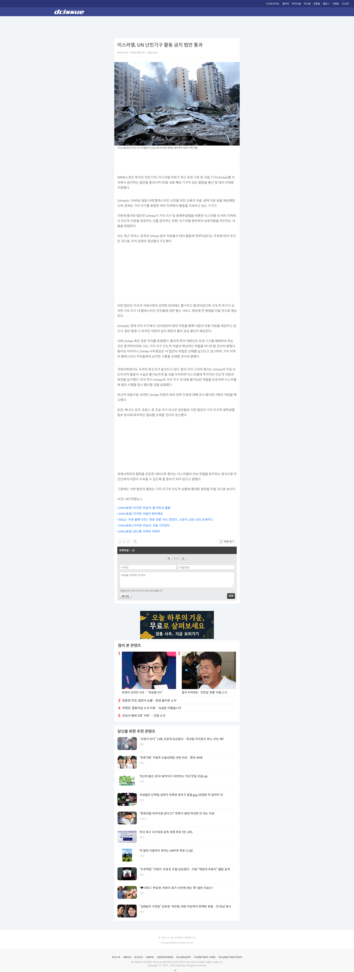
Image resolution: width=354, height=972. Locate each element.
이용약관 (150, 957)
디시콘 (345, 3)
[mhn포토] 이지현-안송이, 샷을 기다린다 (144, 525)
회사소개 (116, 957)
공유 (135, 541)
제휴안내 (127, 957)
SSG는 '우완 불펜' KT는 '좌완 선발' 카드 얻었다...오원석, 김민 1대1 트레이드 (166, 519)
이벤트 (335, 3)
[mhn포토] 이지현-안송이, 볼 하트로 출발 (145, 508)
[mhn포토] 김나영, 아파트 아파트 (139, 531)
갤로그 (326, 3)
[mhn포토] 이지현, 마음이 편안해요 (141, 513)
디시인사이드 (272, 3)
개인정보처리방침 (165, 957)
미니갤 (307, 3)
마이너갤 (296, 3)
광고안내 (138, 957)
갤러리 (285, 3)
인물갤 (316, 3)
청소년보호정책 (183, 957)
